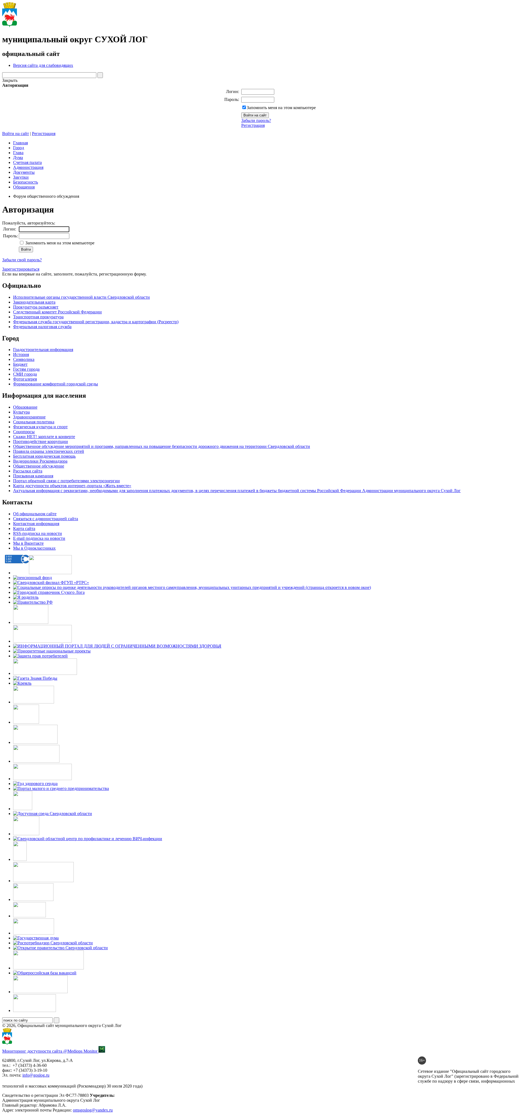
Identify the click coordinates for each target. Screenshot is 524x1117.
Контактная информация (36, 523)
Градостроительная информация (43, 349)
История (21, 354)
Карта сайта (24, 528)
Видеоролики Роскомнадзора (40, 461)
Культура (21, 412)
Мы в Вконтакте (28, 543)
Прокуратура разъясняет (35, 307)
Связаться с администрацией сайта (45, 518)
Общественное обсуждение (38, 466)
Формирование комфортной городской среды (55, 384)
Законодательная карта (34, 302)
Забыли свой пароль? (22, 259)
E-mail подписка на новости (39, 538)
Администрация (28, 167)
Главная (20, 142)
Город (18, 147)
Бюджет (20, 364)
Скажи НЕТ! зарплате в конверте (44, 436)
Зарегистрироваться (20, 269)
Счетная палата (27, 162)
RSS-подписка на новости (37, 533)
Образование (25, 407)
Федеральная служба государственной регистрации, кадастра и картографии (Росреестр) (95, 321)
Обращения (24, 187)
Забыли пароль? (256, 120)
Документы (24, 172)
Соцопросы (24, 431)
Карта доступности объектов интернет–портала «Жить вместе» (72, 485)
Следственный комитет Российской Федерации (57, 312)
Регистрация (253, 125)
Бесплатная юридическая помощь (44, 456)
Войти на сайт (15, 133)
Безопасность (25, 182)
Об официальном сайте (34, 513)
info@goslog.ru (35, 1075)
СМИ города (25, 374)
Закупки (21, 177)
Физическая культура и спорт (40, 426)
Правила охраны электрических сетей (48, 451)
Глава (18, 152)
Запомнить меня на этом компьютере (281, 107)
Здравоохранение (29, 417)
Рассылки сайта (27, 471)
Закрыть (9, 80)
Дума (18, 157)
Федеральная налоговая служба (42, 326)
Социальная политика (33, 422)
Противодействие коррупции (40, 441)
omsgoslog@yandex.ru (93, 1110)
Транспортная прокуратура (38, 317)
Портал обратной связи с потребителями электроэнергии (66, 480)
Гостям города (26, 369)
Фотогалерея (25, 379)
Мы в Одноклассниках (34, 548)
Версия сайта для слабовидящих (43, 65)
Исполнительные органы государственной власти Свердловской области (81, 297)
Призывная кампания (33, 476)
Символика (23, 359)
